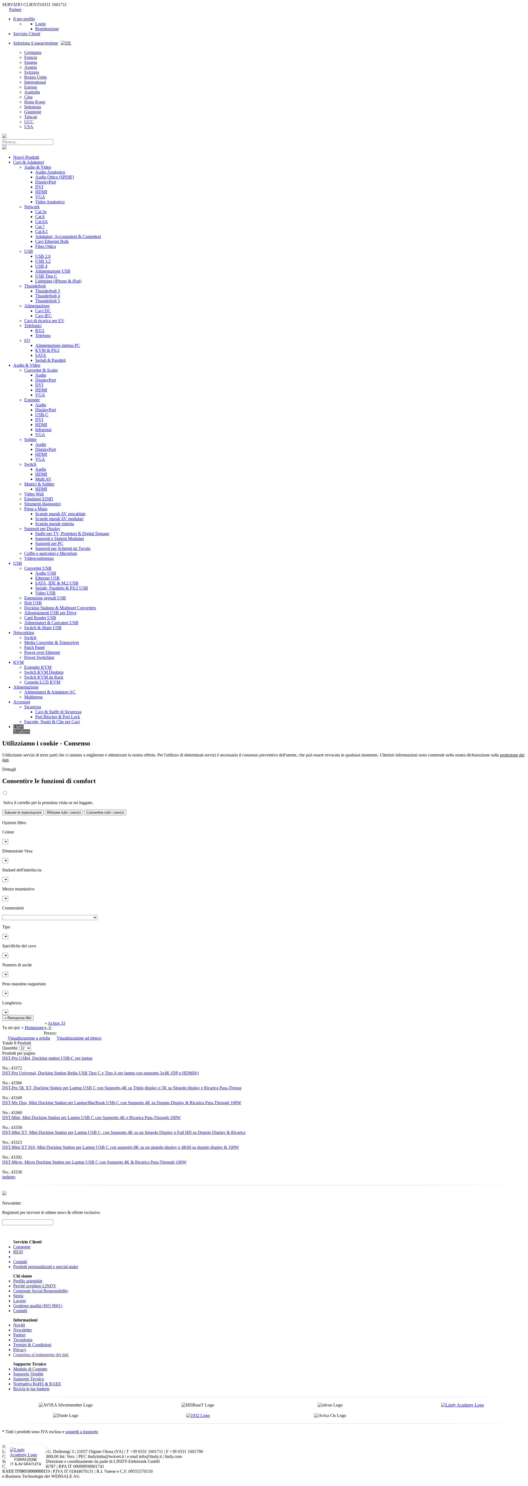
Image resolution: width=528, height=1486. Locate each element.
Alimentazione (37, 305)
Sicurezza (32, 706)
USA (28, 126)
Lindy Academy (21, 729)
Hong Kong (34, 102)
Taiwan (30, 116)
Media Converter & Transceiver (51, 642)
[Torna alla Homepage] (4, 136)
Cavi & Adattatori (28, 162)
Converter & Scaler (41, 370)
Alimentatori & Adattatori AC (50, 692)
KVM (18, 662)
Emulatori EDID (38, 499)
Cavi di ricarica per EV (44, 320)
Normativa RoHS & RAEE (37, 1383)
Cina (28, 97)
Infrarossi (43, 429)
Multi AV (43, 479)
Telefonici (33, 325)
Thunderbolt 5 (47, 300)
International (35, 82)
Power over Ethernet (42, 652)
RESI (18, 1251)
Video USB (45, 593)
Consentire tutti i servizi (105, 812)
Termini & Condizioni (32, 1344)
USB (28, 251)
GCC (29, 121)
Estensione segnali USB (45, 598)
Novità (19, 1325)
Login (40, 23)
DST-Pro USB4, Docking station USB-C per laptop (47, 1058)
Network (32, 206)
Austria (30, 67)
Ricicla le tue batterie (31, 1388)
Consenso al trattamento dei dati (40, 1354)
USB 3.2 (43, 261)
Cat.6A (41, 221)
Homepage (34, 1027)
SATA (40, 355)
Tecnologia (22, 1339)
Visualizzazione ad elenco (79, 1038)
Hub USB (33, 603)
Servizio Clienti (26, 33)
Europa (30, 87)
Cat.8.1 (41, 231)
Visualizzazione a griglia (29, 1038)
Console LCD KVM (42, 682)
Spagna (30, 62)
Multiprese (33, 697)
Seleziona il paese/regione (35, 43)
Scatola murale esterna (54, 523)
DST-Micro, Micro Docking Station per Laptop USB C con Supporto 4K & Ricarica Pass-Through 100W (94, 1162)
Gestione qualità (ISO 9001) (37, 1305)
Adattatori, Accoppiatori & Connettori (68, 236)
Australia (32, 92)
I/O (27, 340)
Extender (32, 399)
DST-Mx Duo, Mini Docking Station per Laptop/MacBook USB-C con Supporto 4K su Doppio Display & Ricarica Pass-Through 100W (121, 1102)
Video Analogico (50, 201)
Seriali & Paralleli (50, 360)
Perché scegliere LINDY (34, 1286)
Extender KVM (37, 667)
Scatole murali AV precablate (60, 513)
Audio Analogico (50, 172)
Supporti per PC (49, 543)
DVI (39, 187)
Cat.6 (40, 216)
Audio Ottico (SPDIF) (54, 177)
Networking (23, 632)
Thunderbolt (35, 286)
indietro (8, 1177)
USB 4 (41, 266)
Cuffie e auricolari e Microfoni (50, 553)
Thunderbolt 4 (47, 296)
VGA (40, 196)
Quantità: (10, 1048)
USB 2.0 (43, 256)
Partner (15, 9)
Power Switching (39, 657)
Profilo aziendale (27, 1281)
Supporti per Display (42, 528)
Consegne (22, 1246)
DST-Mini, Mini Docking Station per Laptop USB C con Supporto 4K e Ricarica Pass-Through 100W (91, 1117)
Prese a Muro (35, 508)
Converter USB (37, 568)
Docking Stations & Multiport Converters (60, 607)
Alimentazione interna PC (57, 345)
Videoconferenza (39, 558)
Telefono (43, 335)
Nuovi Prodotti (26, 157)
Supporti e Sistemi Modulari (59, 538)
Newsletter (22, 1330)
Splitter (30, 439)
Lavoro (19, 1300)
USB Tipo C (46, 276)
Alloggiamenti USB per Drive (50, 612)
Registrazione (47, 28)
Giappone (32, 111)
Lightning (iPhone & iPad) (58, 281)
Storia (18, 1295)
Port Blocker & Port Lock (57, 716)
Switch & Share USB (43, 627)
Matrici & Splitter (39, 484)
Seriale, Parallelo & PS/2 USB (61, 588)
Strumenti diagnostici (42, 503)
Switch (30, 464)
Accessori (21, 702)
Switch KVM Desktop (44, 672)
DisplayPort (45, 182)
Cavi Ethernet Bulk (52, 241)
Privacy (19, 1349)
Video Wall (34, 494)
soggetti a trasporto (81, 1431)
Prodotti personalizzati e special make (45, 1266)
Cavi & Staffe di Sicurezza (58, 711)
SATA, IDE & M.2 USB (56, 583)
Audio (40, 375)
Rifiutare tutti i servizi (64, 812)
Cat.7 (40, 226)
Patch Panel (34, 647)
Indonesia (32, 107)
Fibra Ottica (45, 246)
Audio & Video (37, 167)
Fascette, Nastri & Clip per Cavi (52, 721)
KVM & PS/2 (47, 350)
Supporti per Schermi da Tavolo (62, 548)
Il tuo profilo (24, 19)
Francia (30, 57)
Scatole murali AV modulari (59, 518)
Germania (32, 52)
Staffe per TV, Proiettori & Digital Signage (72, 533)
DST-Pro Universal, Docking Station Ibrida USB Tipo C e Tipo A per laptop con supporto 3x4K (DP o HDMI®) (100, 1073)
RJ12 (39, 330)
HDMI (41, 192)
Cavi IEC (43, 315)
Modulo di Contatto (30, 1369)
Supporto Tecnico (28, 1379)
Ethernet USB (47, 578)
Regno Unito (35, 77)
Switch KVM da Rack (43, 677)
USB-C (41, 414)
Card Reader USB (40, 617)
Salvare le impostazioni (23, 812)
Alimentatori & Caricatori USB (51, 622)
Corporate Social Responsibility (40, 1290)
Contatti (20, 1261)
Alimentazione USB (52, 271)
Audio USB (45, 573)
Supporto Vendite (28, 1374)
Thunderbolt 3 (47, 291)
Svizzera (31, 72)
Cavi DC (43, 310)
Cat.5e (40, 211)
